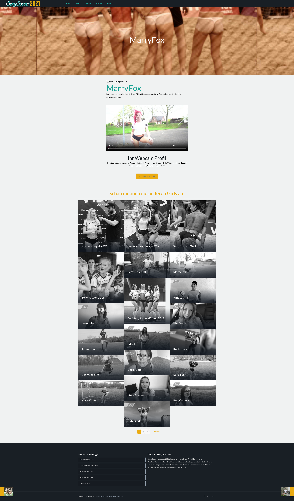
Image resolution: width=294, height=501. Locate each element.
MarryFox (179, 271)
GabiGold (134, 421)
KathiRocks (180, 349)
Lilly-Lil (133, 344)
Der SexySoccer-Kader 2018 (146, 318)
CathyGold (135, 369)
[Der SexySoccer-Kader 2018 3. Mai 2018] (6, 491)
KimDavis (179, 323)
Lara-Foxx (179, 374)
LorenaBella (90, 323)
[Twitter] (207, 496)
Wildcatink (180, 297)
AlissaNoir (88, 349)
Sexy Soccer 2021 (184, 246)
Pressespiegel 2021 (95, 246)
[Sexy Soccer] (23, 3)
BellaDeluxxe (182, 400)
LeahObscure (90, 374)
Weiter (156, 432)
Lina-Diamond (137, 395)
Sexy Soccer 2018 (93, 297)
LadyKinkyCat (137, 271)
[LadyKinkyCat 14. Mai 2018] (287, 491)
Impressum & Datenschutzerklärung (110, 496)
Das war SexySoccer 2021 (144, 246)
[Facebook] (204, 496)
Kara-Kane (89, 400)
